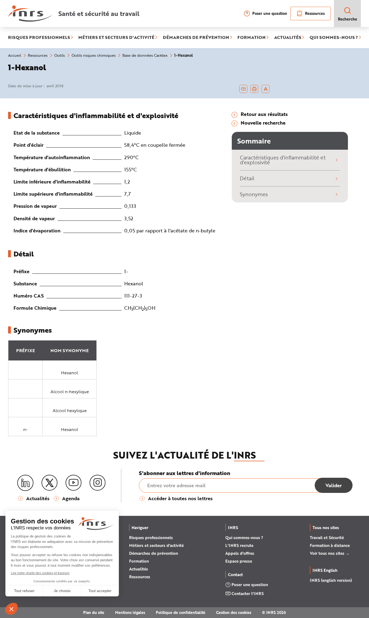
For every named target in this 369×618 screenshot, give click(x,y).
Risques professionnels (151, 537)
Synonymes (254, 194)
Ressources (315, 13)
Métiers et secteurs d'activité (156, 545)
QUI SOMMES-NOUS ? (334, 37)
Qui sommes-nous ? (244, 537)
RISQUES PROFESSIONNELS (39, 37)
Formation (139, 561)
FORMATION (251, 37)
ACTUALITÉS (287, 37)
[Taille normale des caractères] (266, 89)
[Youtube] (73, 483)
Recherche (347, 19)
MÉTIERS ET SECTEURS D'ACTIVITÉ (116, 37)
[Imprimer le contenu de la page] (254, 89)
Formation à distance (330, 545)
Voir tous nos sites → (330, 553)
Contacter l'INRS (248, 593)
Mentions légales (130, 612)
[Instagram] (97, 483)
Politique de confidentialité (180, 612)
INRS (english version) (331, 580)
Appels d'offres (239, 553)
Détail (247, 178)
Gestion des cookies (233, 612)
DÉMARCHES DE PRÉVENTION (196, 37)
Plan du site (93, 612)
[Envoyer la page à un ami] (243, 88)
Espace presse (238, 561)
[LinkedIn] (25, 483)
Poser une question (269, 13)
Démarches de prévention (153, 553)
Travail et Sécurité (327, 537)
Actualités (138, 569)
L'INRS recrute (239, 545)
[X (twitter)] (49, 483)
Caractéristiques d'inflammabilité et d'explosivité (283, 160)
